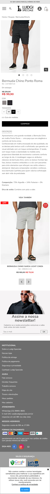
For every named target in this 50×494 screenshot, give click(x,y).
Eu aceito (25, 489)
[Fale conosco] (28, 447)
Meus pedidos (7, 398)
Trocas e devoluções (10, 394)
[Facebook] (14, 447)
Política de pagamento (11, 361)
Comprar (25, 124)
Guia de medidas (11, 117)
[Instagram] (21, 447)
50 (13, 112)
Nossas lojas (7, 353)
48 (9, 112)
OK (44, 332)
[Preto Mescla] (9, 102)
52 (18, 112)
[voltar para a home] (25, 10)
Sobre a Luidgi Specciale (11, 349)
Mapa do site (7, 390)
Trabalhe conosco (9, 386)
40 (4, 112)
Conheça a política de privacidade (25, 484)
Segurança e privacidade (11, 365)
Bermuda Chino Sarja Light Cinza (25, 266)
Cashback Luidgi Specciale (12, 370)
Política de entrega (9, 357)
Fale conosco (7, 378)
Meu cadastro (7, 402)
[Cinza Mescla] (4, 102)
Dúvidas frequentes (9, 382)
